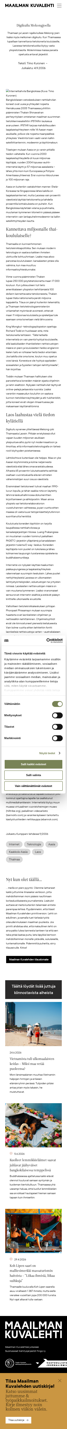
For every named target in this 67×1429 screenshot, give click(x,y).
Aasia (51, 844)
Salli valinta (33, 775)
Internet (14, 844)
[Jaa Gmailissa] (27, 83)
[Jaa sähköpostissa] (51, 83)
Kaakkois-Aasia (18, 852)
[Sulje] (59, 1381)
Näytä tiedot (47, 753)
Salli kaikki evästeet (33, 764)
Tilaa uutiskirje (16, 1420)
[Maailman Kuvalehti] (33, 1337)
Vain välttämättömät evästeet (33, 785)
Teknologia (34, 844)
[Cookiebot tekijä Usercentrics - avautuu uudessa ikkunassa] (47, 640)
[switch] (57, 715)
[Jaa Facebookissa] (39, 83)
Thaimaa (14, 859)
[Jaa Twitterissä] (16, 83)
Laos (38, 852)
